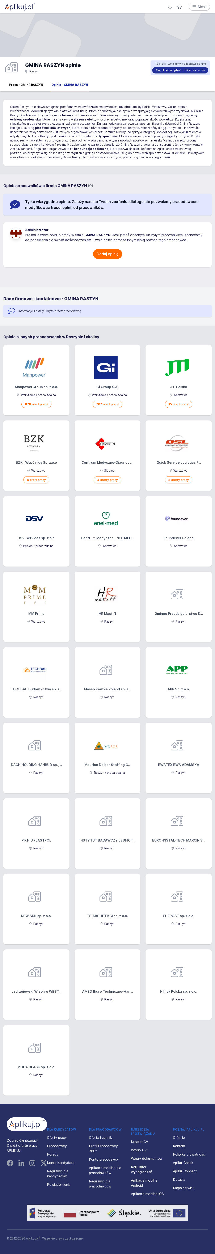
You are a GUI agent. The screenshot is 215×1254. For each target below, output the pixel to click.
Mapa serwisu (183, 1188)
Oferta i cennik (100, 1137)
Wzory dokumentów (147, 1158)
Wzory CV (139, 1150)
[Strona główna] (20, 6)
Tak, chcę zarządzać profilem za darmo (180, 70)
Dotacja (179, 1179)
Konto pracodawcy (104, 1159)
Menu (202, 7)
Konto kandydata (60, 1163)
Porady (52, 1154)
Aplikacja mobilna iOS (147, 1194)
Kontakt (179, 1146)
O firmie (179, 1137)
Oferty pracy (57, 1137)
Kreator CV (139, 1142)
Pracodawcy (57, 1146)
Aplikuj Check (183, 1163)
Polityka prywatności (189, 1154)
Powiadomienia (59, 1184)
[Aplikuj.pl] (27, 1124)
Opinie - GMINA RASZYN (69, 84)
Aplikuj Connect (185, 1171)
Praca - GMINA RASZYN (26, 84)
